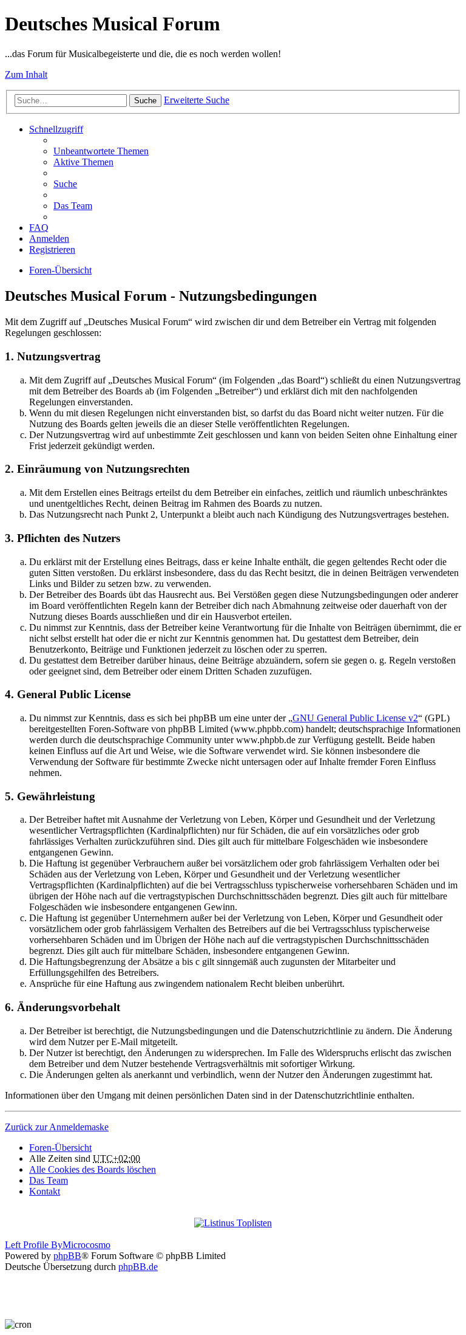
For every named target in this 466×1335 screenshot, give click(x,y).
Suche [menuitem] (65, 184)
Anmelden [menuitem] (49, 238)
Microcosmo (86, 1245)
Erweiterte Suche (196, 100)
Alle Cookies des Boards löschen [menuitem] (92, 1169)
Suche (145, 100)
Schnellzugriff (56, 129)
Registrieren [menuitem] (52, 249)
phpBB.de (138, 1266)
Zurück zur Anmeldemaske (57, 1127)
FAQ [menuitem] (39, 227)
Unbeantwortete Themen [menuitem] (101, 151)
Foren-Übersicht (60, 270)
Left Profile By (33, 1245)
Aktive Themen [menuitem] (83, 162)
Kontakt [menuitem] (44, 1191)
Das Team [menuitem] (72, 206)
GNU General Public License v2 (355, 718)
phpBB (67, 1256)
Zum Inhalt (26, 74)
